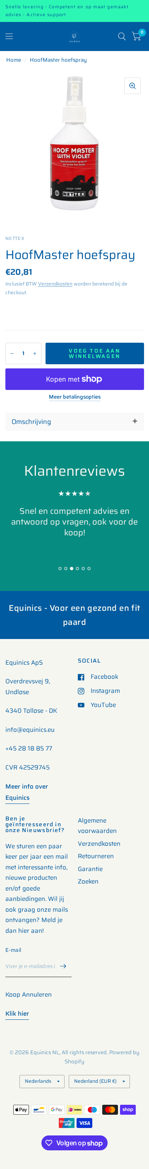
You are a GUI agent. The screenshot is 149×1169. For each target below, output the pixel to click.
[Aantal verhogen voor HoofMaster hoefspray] (35, 353)
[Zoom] (132, 85)
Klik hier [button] (17, 1014)
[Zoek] (122, 36)
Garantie (90, 869)
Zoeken (88, 881)
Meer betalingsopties (75, 397)
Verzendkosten (55, 284)
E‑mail (13, 950)
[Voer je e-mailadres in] (63, 966)
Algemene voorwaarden (97, 826)
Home (13, 60)
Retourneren (96, 856)
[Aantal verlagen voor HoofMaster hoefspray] (12, 353)
